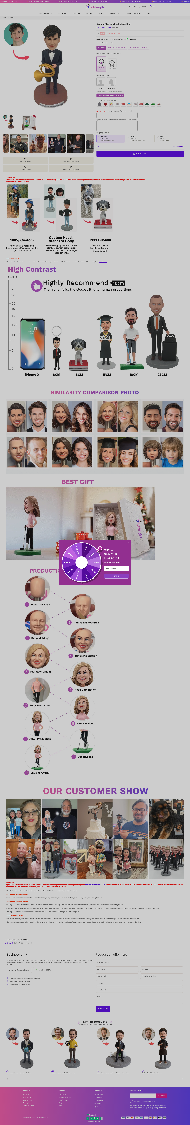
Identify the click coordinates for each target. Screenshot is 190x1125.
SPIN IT (116, 576)
